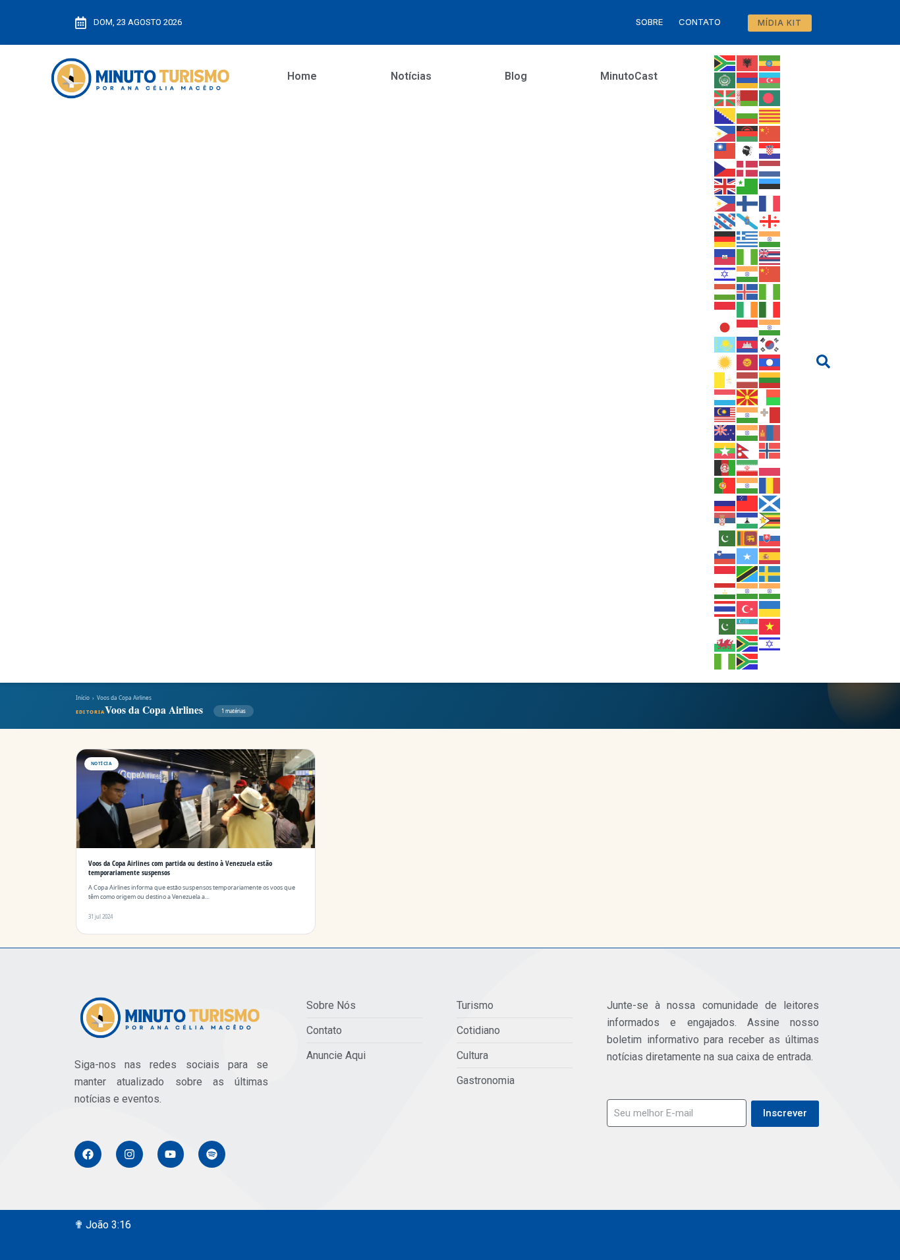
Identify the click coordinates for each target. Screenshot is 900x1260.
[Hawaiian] (770, 255)
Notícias (411, 76)
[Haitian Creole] (725, 255)
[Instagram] (129, 1154)
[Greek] (748, 238)
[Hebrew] (725, 273)
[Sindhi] (725, 537)
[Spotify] (211, 1154)
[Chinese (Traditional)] (725, 150)
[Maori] (725, 431)
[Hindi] (748, 273)
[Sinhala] (748, 537)
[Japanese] (725, 326)
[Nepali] (748, 449)
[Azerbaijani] (770, 79)
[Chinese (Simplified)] (770, 132)
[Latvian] (748, 379)
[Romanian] (770, 484)
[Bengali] (770, 97)
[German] (725, 238)
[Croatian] (770, 150)
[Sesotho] (748, 520)
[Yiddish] (770, 643)
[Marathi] (748, 431)
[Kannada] (770, 326)
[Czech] (725, 167)
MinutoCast (629, 76)
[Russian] (725, 502)
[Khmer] (748, 344)
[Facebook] (87, 1154)
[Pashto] (725, 467)
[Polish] (770, 467)
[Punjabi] (748, 484)
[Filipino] (725, 203)
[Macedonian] (748, 396)
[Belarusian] (748, 97)
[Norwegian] (770, 449)
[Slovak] (770, 537)
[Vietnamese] (770, 625)
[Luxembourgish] (725, 396)
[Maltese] (770, 414)
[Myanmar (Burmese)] (725, 449)
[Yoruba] (725, 660)
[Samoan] (748, 502)
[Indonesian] (725, 308)
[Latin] (725, 379)
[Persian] (748, 467)
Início (83, 697)
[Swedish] (770, 572)
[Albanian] (748, 62)
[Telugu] (770, 590)
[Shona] (770, 520)
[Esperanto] (748, 185)
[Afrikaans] (725, 62)
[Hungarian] (725, 290)
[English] (725, 185)
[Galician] (748, 220)
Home (302, 76)
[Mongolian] (770, 431)
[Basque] (725, 97)
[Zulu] (748, 660)
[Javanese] (748, 326)
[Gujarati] (770, 238)
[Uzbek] (748, 625)
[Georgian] (770, 220)
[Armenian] (748, 79)
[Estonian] (770, 185)
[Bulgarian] (748, 114)
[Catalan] (770, 114)
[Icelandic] (748, 290)
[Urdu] (725, 625)
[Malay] (725, 414)
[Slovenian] (725, 555)
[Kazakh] (725, 344)
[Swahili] (748, 572)
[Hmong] (770, 273)
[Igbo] (770, 290)
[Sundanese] (725, 572)
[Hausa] (748, 255)
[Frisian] (725, 220)
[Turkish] (748, 607)
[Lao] (770, 361)
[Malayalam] (748, 414)
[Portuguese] (725, 484)
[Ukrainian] (770, 607)
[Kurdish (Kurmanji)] (725, 361)
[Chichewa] (748, 132)
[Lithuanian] (770, 379)
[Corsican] (748, 150)
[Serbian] (725, 520)
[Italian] (770, 308)
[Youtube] (170, 1154)
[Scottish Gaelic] (770, 502)
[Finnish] (748, 203)
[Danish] (748, 167)
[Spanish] (770, 555)
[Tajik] (725, 590)
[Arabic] (725, 79)
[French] (770, 203)
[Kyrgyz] (748, 361)
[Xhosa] (748, 643)
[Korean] (770, 344)
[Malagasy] (770, 396)
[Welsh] (725, 643)
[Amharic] (770, 62)
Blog (516, 76)
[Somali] (748, 555)
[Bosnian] (725, 114)
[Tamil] (748, 590)
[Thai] (725, 607)
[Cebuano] (725, 132)
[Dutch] (770, 167)
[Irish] (748, 308)
